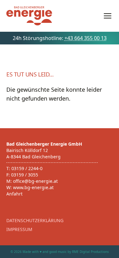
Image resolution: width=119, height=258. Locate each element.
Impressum (19, 229)
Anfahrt (14, 194)
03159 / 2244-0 (27, 168)
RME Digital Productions (90, 251)
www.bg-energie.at (33, 187)
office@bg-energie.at (35, 181)
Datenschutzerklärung (34, 220)
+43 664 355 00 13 (85, 38)
